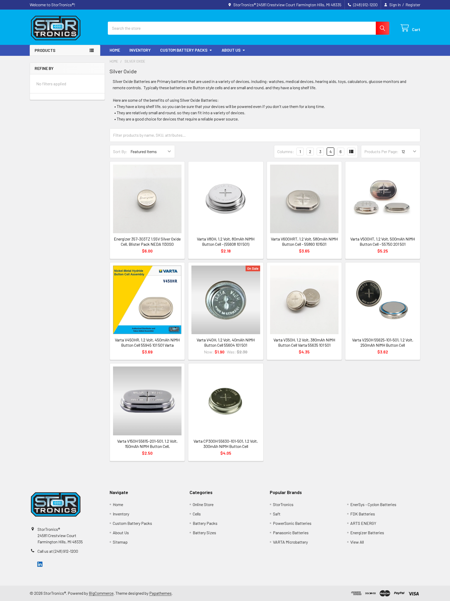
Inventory (140, 49)
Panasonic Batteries (291, 532)
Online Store (203, 504)
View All (357, 541)
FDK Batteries (362, 513)
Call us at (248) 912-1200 (58, 551)
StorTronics (283, 504)
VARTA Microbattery (290, 541)
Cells (197, 513)
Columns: (285, 151)
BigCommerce (101, 593)
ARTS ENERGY (363, 523)
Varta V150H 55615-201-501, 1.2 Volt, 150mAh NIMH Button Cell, (147, 443)
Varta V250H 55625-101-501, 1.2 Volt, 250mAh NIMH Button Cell (382, 342)
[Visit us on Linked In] (39, 563)
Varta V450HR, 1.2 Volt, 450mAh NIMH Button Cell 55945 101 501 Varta (147, 342)
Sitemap (120, 541)
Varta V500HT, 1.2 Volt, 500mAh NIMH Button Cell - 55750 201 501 (382, 241)
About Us (231, 49)
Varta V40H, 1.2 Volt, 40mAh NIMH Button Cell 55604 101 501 (226, 342)
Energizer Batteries (367, 532)
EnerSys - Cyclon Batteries (373, 504)
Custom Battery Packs (184, 49)
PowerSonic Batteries (292, 523)
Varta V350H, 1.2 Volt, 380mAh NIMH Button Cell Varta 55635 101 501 (304, 342)
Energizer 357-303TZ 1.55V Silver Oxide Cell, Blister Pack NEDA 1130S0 (147, 241)
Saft (276, 513)
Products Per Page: (381, 151)
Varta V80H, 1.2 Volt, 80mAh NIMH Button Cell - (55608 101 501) (225, 241)
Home (115, 49)
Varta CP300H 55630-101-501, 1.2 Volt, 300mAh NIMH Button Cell (225, 443)
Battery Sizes (204, 532)
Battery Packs (205, 523)
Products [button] (45, 50)
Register (412, 4)
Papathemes (160, 593)
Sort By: (120, 151)
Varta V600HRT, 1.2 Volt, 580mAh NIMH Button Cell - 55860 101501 (304, 241)
